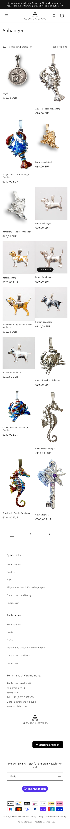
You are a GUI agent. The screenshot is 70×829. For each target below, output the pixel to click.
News (10, 579)
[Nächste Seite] (58, 534)
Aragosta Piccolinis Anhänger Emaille (16, 175)
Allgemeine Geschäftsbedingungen (26, 587)
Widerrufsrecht (25, 822)
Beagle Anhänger (10, 277)
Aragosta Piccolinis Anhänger (48, 108)
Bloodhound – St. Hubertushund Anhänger (17, 326)
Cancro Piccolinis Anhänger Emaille (15, 429)
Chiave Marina (42, 514)
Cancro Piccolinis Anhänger (48, 380)
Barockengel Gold (43, 162)
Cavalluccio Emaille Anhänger (16, 513)
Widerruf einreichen (47, 744)
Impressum (13, 602)
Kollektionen (14, 564)
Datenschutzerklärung (19, 595)
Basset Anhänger (43, 223)
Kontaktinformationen (45, 822)
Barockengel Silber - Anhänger (17, 231)
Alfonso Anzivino (17, 816)
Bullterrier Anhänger (44, 322)
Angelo (6, 93)
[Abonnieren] (59, 777)
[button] (7, 15)
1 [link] (12, 534)
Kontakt (11, 571)
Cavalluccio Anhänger (45, 448)
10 (49, 534)
